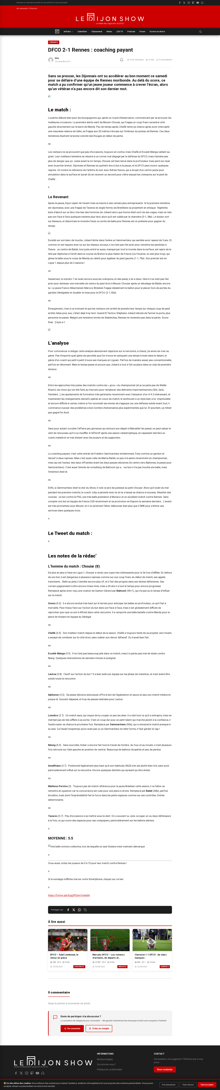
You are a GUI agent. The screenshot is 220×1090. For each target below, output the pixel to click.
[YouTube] (198, 2)
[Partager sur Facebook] (68, 909)
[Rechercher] (200, 32)
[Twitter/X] (21, 1073)
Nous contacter (165, 1069)
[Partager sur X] (73, 909)
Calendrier (82, 31)
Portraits (79, 966)
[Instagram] (189, 2)
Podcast (131, 31)
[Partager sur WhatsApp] (79, 909)
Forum (142, 31)
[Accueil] (57, 31)
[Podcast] (202, 2)
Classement (96, 31)
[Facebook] (180, 2)
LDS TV (119, 31)
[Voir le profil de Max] (50, 60)
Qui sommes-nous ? (106, 1064)
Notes (109, 31)
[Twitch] (193, 2)
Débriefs (54, 42)
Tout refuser (188, 1085)
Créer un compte (100, 1028)
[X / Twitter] (184, 2)
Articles (67, 31)
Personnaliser (169, 1085)
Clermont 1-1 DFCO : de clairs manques (151, 956)
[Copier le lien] (85, 909)
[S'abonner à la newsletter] (122, 60)
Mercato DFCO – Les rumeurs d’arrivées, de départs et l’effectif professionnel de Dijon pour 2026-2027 (109, 956)
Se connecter (74, 1028)
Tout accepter (207, 1085)
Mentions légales (105, 1059)
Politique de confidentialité (109, 1069)
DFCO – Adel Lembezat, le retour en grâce (64, 956)
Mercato (122, 966)
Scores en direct (157, 31)
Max (57, 58)
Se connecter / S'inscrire (27, 8)
